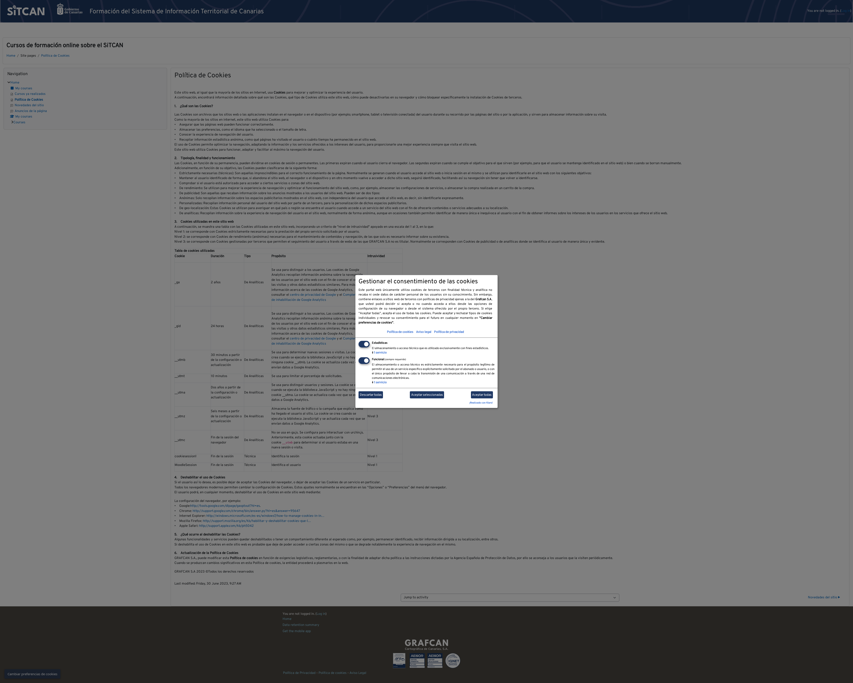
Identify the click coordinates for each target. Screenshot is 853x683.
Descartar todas (371, 395)
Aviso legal (423, 332)
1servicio (379, 353)
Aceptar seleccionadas (427, 395)
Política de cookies (400, 332)
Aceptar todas (482, 395)
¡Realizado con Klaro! (481, 402)
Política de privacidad (449, 332)
